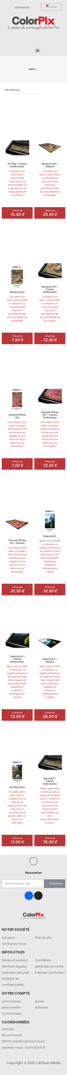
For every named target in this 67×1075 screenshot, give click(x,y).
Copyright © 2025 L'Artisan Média (33, 1063)
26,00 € (49, 716)
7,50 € (17, 339)
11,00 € (17, 842)
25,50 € (50, 214)
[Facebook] (29, 895)
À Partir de (17, 210)
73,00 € (17, 716)
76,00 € (50, 842)
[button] (49, 37)
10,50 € (50, 590)
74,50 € (17, 214)
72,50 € (50, 339)
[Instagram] (38, 895)
